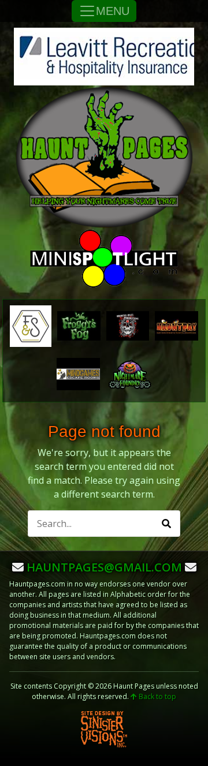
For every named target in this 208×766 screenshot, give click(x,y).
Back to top (156, 696)
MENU (112, 11)
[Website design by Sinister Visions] (104, 729)
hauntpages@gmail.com (104, 567)
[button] (166, 523)
